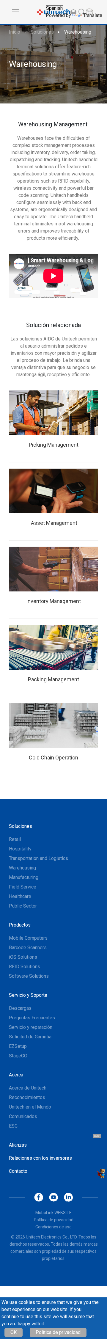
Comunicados (23, 1116)
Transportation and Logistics (38, 858)
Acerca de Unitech (27, 1088)
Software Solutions (29, 976)
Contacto (18, 1171)
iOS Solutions (23, 957)
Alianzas (18, 1145)
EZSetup (18, 1046)
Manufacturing (23, 877)
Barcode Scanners (28, 947)
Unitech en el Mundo (30, 1107)
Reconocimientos (27, 1097)
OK (13, 1332)
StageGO (18, 1056)
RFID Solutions (24, 966)
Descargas (20, 1008)
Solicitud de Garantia (30, 1037)
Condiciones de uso (53, 1227)
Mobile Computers (28, 938)
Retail (15, 839)
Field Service (22, 887)
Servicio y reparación (30, 1027)
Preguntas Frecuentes (32, 1018)
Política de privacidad (58, 1332)
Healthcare (20, 896)
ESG (13, 1126)
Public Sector (23, 906)
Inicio (14, 32)
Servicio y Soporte (28, 995)
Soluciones (42, 32)
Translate (92, 15)
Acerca (16, 1075)
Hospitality (20, 849)
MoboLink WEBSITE (53, 1212)
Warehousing (77, 32)
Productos (20, 925)
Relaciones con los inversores (40, 1158)
